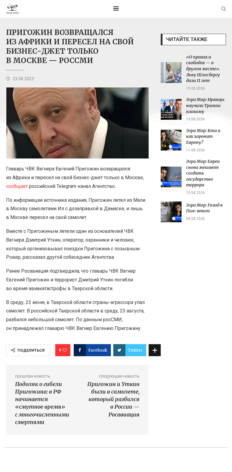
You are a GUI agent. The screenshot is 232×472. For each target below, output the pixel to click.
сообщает (17, 186)
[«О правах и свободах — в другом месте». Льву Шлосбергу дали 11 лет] (171, 72)
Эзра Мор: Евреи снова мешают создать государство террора (203, 173)
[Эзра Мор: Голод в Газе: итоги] (171, 211)
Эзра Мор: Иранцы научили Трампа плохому (205, 105)
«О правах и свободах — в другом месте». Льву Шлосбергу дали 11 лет (203, 68)
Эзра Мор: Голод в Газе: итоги (204, 208)
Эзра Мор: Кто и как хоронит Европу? (203, 136)
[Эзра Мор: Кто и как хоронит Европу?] (171, 140)
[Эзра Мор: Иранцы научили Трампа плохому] (171, 109)
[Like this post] (65, 350)
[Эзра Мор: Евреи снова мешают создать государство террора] (171, 176)
